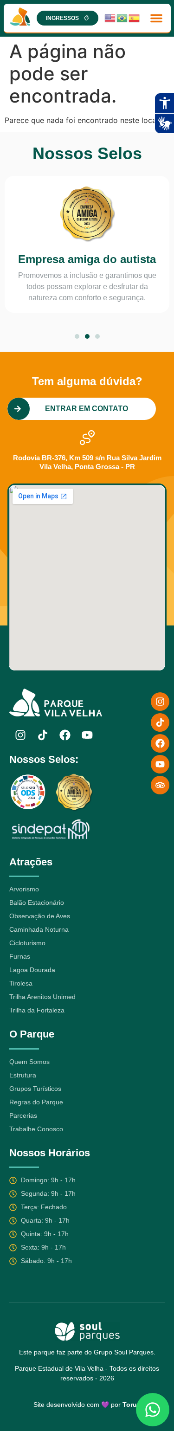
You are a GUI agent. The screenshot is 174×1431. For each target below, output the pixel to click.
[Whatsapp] (152, 1409)
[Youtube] (87, 735)
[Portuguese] (122, 17)
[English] (110, 17)
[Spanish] (135, 17)
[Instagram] (20, 735)
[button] (156, 18)
